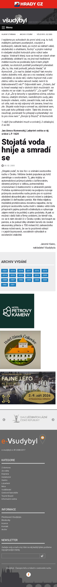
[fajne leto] (27, 387)
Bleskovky (6, 520)
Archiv (4, 529)
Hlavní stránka (9, 34)
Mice (4, 486)
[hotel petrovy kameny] (17, 310)
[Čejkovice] (20, 349)
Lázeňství (6, 483)
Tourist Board (7, 496)
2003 (45, 280)
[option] (29, 418)
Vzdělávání (6, 489)
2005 (29, 280)
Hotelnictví (6, 477)
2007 (12, 280)
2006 (21, 280)
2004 (37, 280)
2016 (37, 271)
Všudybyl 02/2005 (44, 34)
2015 (45, 271)
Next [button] (53, 419)
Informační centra (9, 499)
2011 (29, 275)
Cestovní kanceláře (10, 493)
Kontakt (5, 526)
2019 (12, 271)
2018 (21, 271)
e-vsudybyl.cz (8, 450)
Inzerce (5, 523)
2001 (12, 284)
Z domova (6, 467)
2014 (4, 275)
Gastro (4, 480)
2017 (29, 271)
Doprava (5, 474)
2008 (4, 280)
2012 (21, 275)
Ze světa (5, 471)
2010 (37, 275)
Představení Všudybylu (11, 517)
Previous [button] (3, 419)
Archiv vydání (26, 34)
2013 (12, 275)
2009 (45, 275)
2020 (4, 271)
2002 (4, 284)
